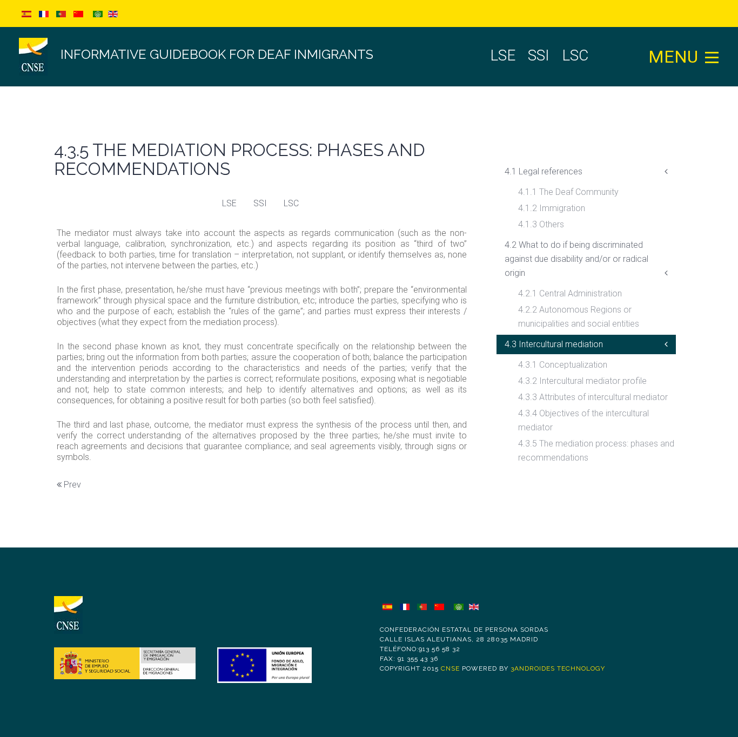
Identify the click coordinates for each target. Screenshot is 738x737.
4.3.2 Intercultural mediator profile (582, 381)
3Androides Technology (558, 668)
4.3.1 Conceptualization (562, 365)
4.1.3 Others (541, 224)
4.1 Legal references (543, 171)
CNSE (450, 668)
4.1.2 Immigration (551, 208)
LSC (291, 203)
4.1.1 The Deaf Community (568, 192)
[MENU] (712, 57)
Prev (71, 484)
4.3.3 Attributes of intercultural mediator (593, 397)
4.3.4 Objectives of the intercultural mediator (583, 420)
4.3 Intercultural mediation (554, 344)
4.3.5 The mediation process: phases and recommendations (596, 450)
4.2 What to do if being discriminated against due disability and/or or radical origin (576, 259)
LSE (229, 203)
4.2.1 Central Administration (570, 293)
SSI (260, 203)
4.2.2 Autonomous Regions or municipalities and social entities (578, 317)
